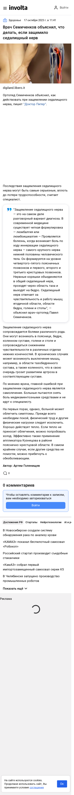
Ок (62, 784)
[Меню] (5, 8)
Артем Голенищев (26, 465)
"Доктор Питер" (34, 104)
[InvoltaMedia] (18, 7)
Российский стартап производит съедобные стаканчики (35, 555)
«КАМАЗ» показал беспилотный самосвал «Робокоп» (34, 544)
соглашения (37, 787)
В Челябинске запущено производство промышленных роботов (31, 578)
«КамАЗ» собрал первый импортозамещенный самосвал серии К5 (33, 567)
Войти (36, 505)
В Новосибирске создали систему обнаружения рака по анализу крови (29, 533)
